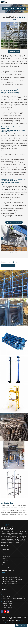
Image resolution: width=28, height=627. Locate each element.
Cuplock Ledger (5, 505)
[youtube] (5, 611)
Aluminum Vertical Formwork (9, 581)
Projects (4, 551)
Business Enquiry (22, 625)
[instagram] (8, 611)
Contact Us (5, 560)
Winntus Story (5, 549)
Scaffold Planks (4, 514)
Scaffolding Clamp (5, 515)
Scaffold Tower (23, 507)
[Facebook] (2, 611)
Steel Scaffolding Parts (6, 508)
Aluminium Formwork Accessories (11, 577)
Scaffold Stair (4, 507)
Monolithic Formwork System (9, 583)
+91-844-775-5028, (8, 601)
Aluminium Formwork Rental (9, 575)
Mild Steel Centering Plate (11, 512)
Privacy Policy (5, 567)
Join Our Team (6, 556)
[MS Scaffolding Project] (14, 284)
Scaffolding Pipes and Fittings (8, 510)
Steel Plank (24, 514)
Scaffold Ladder (13, 507)
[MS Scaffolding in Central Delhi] (14, 35)
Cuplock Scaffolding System (19, 505)
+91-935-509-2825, (8, 603)
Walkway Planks (23, 512)
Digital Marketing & (9, 622)
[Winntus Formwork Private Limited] (4, 2)
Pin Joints (24, 508)
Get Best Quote (15, 51)
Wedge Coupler (17, 508)
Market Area (5, 564)
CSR (3, 554)
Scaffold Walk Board (15, 514)
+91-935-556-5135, (7, 605)
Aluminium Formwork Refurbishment (12, 579)
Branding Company (19, 622)
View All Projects (7, 265)
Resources (4, 558)
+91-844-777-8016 (7, 607)
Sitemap (4, 562)
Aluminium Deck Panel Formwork (11, 586)
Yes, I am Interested (15, 222)
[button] (26, 238)
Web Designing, (22, 620)
